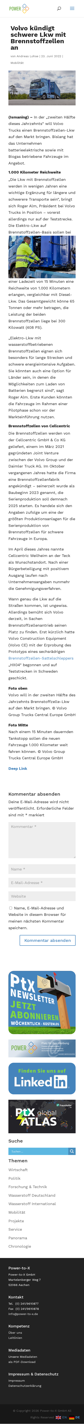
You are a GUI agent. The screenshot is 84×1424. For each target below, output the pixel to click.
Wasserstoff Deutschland (31, 1195)
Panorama (17, 1238)
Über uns (15, 1332)
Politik (14, 1178)
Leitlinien (15, 1337)
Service (15, 1229)
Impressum (16, 1380)
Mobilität (17, 63)
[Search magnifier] (72, 1151)
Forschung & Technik (27, 1186)
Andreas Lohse (27, 56)
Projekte (16, 1221)
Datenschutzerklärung (24, 1385)
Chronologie (19, 1246)
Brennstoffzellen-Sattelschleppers (40, 658)
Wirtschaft (18, 1169)
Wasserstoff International (32, 1203)
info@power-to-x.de (23, 1314)
